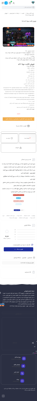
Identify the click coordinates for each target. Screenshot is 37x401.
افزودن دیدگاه (20, 249)
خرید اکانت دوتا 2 (30, 13)
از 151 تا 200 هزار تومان (14, 13)
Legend (28, 53)
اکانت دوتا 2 (25, 58)
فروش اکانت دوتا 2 (21, 60)
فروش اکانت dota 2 (30, 60)
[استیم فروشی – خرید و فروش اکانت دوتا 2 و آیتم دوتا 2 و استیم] (33, 3)
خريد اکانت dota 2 (18, 58)
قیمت (22, 13)
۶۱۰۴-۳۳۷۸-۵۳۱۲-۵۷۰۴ (18, 195)
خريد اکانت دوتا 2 (9, 58)
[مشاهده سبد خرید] (10, 3)
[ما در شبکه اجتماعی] (6, 3)
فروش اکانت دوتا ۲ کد (26, 64)
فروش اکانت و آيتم (30, 109)
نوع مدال (27, 54)
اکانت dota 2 (32, 58)
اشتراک (17, 148)
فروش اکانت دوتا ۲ (30, 66)
